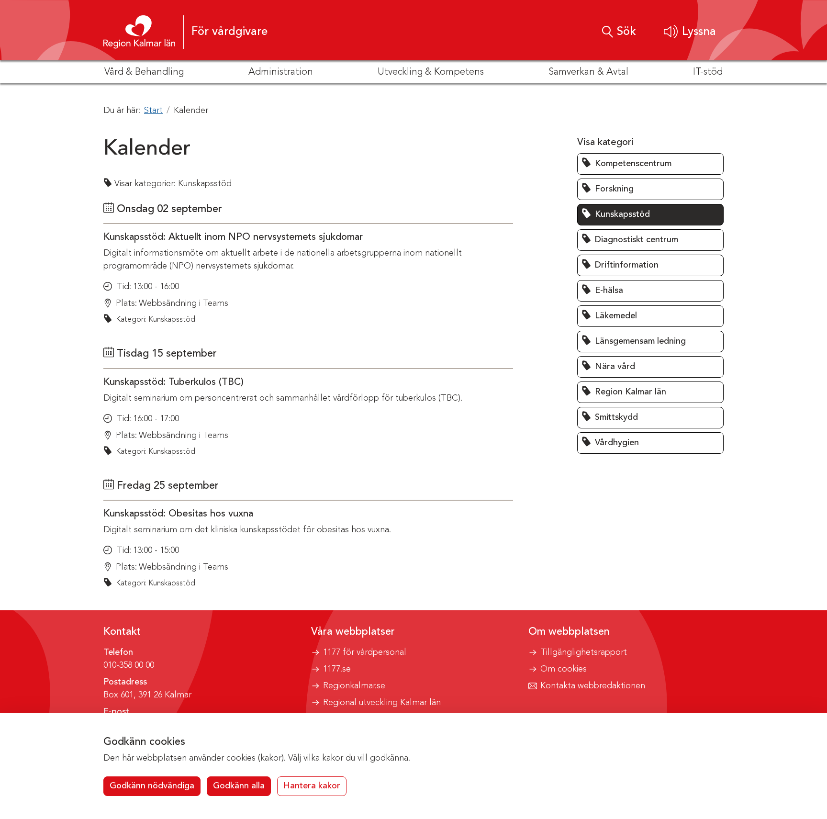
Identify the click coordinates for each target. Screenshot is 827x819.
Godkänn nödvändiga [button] (152, 786)
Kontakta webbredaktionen (592, 686)
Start (153, 110)
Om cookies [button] (563, 669)
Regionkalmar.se (354, 686)
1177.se (337, 669)
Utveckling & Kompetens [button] (431, 72)
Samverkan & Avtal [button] (588, 72)
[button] (690, 32)
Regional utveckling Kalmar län (382, 702)
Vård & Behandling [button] (144, 72)
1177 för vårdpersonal (364, 652)
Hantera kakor (311, 786)
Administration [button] (280, 72)
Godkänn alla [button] (239, 786)
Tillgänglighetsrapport (583, 652)
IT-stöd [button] (708, 72)
